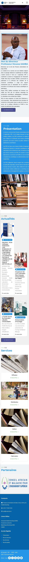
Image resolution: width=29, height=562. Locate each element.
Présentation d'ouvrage (19, 320)
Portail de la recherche (6, 523)
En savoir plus (8, 109)
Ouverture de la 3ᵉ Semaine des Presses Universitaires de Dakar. (20, 275)
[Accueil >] (14, 2)
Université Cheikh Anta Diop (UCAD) (9, 520)
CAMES (3, 527)
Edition (14, 429)
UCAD (12, 552)
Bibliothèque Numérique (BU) (8, 525)
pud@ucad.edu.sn (7, 511)
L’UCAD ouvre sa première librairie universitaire (7, 319)
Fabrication (14, 456)
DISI (8, 552)
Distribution (14, 402)
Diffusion (14, 375)
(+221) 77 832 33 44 (7, 508)
